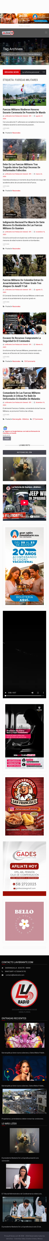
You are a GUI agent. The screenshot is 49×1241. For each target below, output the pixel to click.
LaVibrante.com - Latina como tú (15, 54)
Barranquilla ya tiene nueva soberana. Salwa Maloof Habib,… (23, 1086)
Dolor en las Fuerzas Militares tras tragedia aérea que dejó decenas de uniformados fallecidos (21, 167)
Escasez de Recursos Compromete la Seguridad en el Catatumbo (22, 339)
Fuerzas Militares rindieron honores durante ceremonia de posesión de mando (24, 111)
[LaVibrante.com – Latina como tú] (8, 33)
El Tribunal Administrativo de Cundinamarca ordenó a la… (22, 1194)
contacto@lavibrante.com (15, 975)
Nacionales (11, 102)
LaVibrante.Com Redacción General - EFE (18, 116)
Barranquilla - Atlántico (16, 385)
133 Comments (29, 361)
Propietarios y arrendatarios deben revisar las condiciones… (23, 1119)
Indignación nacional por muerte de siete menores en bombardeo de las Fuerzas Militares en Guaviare (24, 225)
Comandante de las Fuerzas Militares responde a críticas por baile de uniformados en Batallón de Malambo (21, 395)
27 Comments (38, 419)
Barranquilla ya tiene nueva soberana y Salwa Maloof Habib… (23, 1053)
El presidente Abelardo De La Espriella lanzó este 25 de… (22, 1227)
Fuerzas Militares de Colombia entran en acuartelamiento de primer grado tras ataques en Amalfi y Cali (23, 283)
